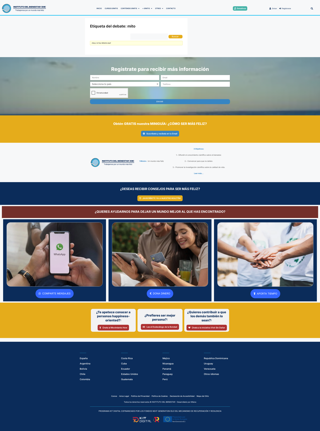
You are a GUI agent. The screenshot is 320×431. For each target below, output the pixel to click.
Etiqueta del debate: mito (112, 24)
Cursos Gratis (111, 6)
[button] (312, 6)
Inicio (99, 6)
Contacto (171, 6)
